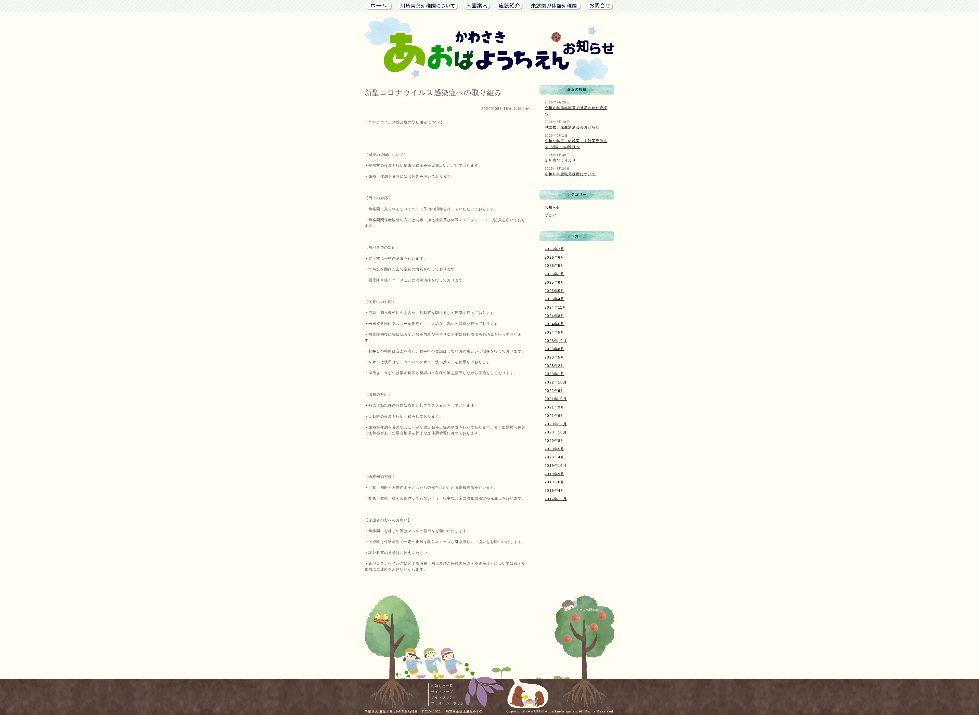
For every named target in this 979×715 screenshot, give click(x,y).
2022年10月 (556, 382)
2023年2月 (554, 366)
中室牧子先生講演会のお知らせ (572, 127)
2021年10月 (556, 399)
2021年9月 (554, 407)
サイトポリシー (444, 697)
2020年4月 (554, 457)
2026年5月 (554, 265)
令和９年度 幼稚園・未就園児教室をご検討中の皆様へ (576, 144)
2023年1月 (554, 374)
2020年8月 (554, 441)
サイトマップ (442, 692)
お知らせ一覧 (442, 686)
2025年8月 (554, 282)
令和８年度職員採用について (570, 174)
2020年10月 (556, 432)
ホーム (379, 6)
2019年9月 (554, 474)
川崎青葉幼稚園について (428, 6)
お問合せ (600, 6)
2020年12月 (556, 424)
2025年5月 (554, 291)
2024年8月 (554, 316)
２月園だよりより (560, 160)
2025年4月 (554, 299)
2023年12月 (556, 341)
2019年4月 (554, 490)
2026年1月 (554, 274)
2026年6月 (554, 257)
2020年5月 (554, 449)
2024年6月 (554, 324)
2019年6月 (554, 482)
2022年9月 (554, 391)
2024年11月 (555, 307)
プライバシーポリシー (449, 703)
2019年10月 (556, 466)
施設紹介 (509, 6)
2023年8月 (554, 349)
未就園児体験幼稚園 (554, 6)
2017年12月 (556, 499)
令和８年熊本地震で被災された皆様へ (576, 111)
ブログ (550, 216)
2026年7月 (554, 249)
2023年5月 (554, 357)
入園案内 (477, 6)
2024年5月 (554, 332)
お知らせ (552, 207)
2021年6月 (554, 416)
